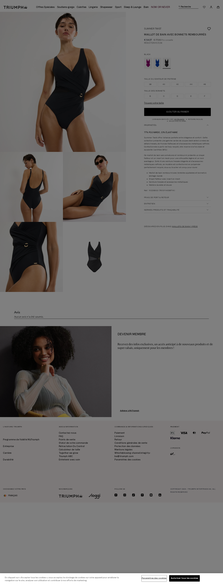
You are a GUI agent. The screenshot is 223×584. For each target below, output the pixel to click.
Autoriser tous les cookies (184, 578)
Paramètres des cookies (154, 578)
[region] (111, 578)
